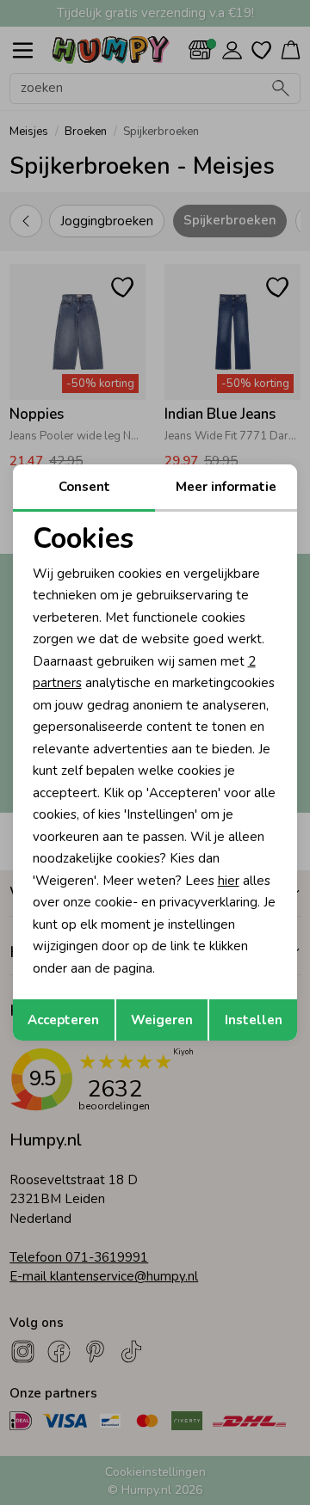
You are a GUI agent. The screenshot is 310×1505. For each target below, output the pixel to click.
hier (228, 880)
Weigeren (162, 1020)
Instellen (253, 1020)
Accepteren (63, 1020)
